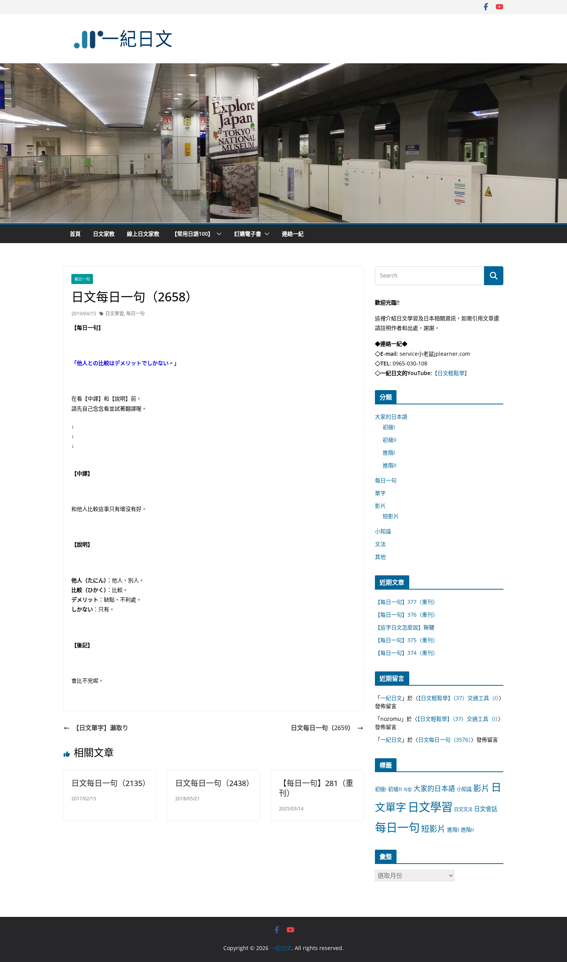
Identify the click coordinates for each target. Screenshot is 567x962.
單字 (380, 493)
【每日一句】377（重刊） (406, 601)
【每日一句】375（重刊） (406, 640)
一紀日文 (391, 698)
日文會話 (485, 809)
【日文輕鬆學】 (451, 373)
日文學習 (114, 313)
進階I (389, 452)
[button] (217, 233)
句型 (407, 789)
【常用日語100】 (192, 233)
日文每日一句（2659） (322, 728)
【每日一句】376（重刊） (406, 614)
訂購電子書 (247, 233)
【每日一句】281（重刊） (316, 788)
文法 (380, 544)
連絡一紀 (293, 233)
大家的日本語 (391, 416)
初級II (390, 439)
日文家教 (104, 233)
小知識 (383, 531)
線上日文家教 (143, 233)
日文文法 (463, 809)
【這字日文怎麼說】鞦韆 (404, 627)
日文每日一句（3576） (444, 739)
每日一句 (82, 279)
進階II (390, 465)
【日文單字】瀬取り (100, 728)
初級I (389, 427)
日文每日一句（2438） (214, 783)
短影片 (391, 516)
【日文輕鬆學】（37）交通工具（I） (458, 698)
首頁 (75, 233)
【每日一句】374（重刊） (406, 652)
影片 (380, 505)
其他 (380, 556)
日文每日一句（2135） (110, 783)
